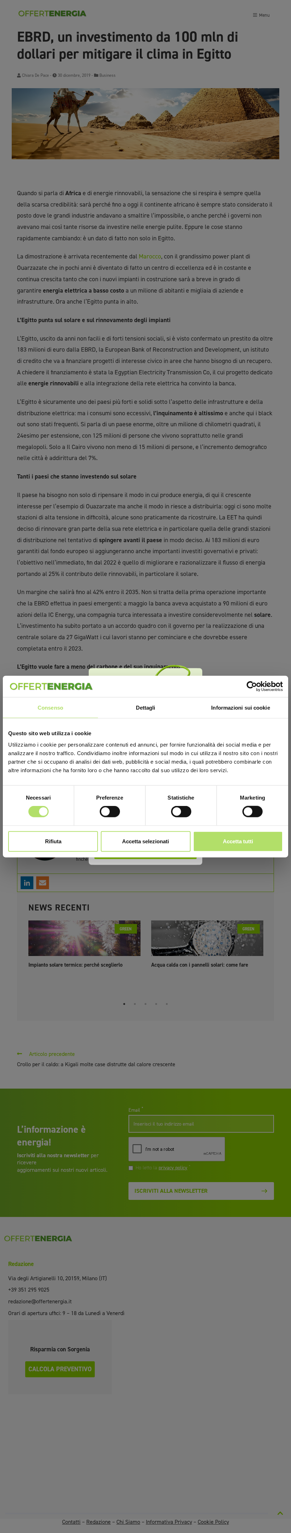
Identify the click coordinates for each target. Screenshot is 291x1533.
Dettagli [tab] (145, 708)
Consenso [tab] (50, 708)
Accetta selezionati (145, 841)
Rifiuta (53, 841)
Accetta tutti (238, 841)
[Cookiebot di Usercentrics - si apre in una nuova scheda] (252, 686)
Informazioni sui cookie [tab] (240, 708)
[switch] (110, 811)
